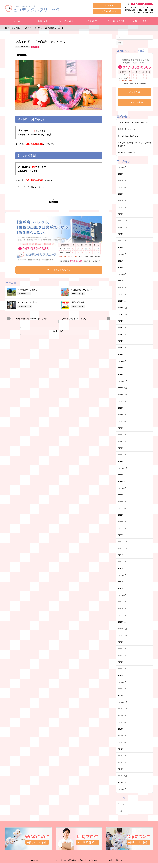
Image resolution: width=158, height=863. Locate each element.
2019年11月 (122, 702)
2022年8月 (122, 488)
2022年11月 (122, 468)
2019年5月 (122, 742)
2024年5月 (122, 348)
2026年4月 (122, 194)
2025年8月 (122, 248)
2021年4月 (122, 595)
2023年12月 (122, 381)
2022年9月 (122, 482)
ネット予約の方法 (106, 11)
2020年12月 (122, 622)
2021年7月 (122, 575)
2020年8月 (122, 642)
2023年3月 (122, 441)
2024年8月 (122, 328)
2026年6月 (122, 181)
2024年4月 (122, 355)
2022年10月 (122, 475)
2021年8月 (122, 569)
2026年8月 (122, 167)
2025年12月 (122, 221)
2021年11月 (122, 548)
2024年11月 (122, 308)
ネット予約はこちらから (58, 270)
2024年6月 (122, 341)
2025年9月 (122, 241)
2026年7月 (122, 174)
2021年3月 (122, 602)
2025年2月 (122, 288)
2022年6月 (122, 502)
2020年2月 (122, 682)
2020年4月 (122, 669)
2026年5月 (122, 187)
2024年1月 (122, 375)
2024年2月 (122, 368)
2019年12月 (122, 696)
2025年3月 (122, 281)
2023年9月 (122, 401)
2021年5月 (122, 589)
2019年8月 (122, 722)
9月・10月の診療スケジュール (130, 136)
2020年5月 (122, 662)
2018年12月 (122, 769)
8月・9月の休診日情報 (126, 152)
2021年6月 (122, 582)
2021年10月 (122, 555)
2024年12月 (122, 301)
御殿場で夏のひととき (126, 129)
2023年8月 (122, 408)
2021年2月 (122, 609)
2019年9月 (122, 716)
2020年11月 (122, 629)
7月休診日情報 (77, 302)
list (53, 200)
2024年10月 (122, 314)
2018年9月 (122, 789)
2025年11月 (122, 227)
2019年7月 (122, 729)
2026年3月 (122, 201)
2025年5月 (122, 268)
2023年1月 (122, 455)
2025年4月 (122, 274)
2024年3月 (122, 361)
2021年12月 (122, 542)
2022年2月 (122, 528)
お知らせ (35, 47)
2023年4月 (122, 435)
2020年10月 (122, 635)
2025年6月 (122, 261)
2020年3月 (122, 676)
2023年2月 (122, 448)
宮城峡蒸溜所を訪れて (27, 290)
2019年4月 (122, 749)
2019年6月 (122, 736)
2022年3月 (122, 522)
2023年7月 (122, 415)
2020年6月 (122, 655)
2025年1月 (122, 294)
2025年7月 (122, 254)
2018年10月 (122, 783)
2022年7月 (122, 495)
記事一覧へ (58, 331)
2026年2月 (122, 207)
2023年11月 (122, 388)
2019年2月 (122, 756)
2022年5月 (122, 508)
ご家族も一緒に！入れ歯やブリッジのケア (134, 123)
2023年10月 (122, 395)
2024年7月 (122, 334)
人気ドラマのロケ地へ (27, 302)
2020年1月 (122, 689)
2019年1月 (122, 762)
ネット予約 (106, 5)
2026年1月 (122, 214)
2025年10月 (122, 234)
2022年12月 (122, 462)
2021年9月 (122, 562)
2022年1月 (122, 535)
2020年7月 (122, 649)
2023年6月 (122, 421)
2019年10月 (122, 709)
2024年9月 (122, 321)
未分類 (120, 811)
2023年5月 (122, 428)
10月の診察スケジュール (82, 290)
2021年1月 (122, 615)
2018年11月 (122, 776)
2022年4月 (122, 515)
